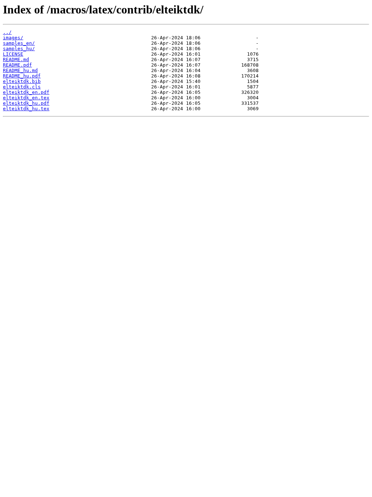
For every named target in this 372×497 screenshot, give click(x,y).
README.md (16, 59)
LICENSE (13, 54)
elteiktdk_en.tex (26, 97)
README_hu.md (20, 70)
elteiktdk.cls (22, 87)
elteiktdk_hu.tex (26, 108)
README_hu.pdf (22, 76)
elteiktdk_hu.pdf (26, 103)
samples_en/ (19, 43)
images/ (13, 37)
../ (7, 32)
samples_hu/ (19, 48)
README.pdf (17, 65)
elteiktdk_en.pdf (26, 92)
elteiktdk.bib (22, 81)
